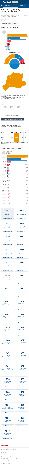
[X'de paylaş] (2, 20)
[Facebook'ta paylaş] (5, 20)
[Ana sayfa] (1, 5)
